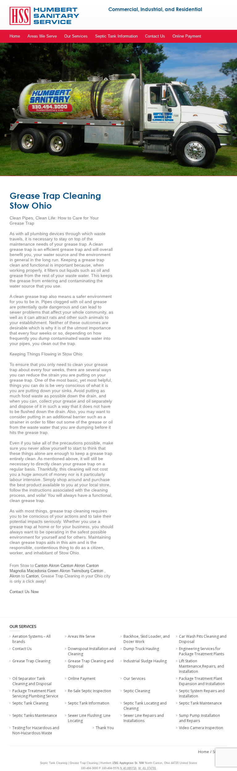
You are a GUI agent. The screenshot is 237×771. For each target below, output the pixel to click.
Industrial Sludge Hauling (145, 661)
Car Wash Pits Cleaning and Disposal (203, 639)
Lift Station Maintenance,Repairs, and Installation (201, 666)
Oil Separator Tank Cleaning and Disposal (32, 681)
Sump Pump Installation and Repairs (199, 718)
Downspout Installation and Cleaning (92, 651)
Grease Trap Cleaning (31, 661)
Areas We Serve (42, 36)
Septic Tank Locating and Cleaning (145, 706)
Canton (41, 565)
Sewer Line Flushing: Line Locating (89, 718)
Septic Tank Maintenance (200, 703)
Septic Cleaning (136, 690)
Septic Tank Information (116, 36)
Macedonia (36, 570)
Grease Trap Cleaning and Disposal (91, 663)
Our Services (76, 36)
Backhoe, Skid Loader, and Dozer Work (146, 639)
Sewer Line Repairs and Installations (143, 718)
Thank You (105, 727)
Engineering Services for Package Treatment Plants (201, 651)
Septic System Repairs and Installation (202, 693)
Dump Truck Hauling (141, 648)
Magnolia (18, 570)
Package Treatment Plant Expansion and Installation (202, 681)
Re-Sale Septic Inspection (89, 690)
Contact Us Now (24, 591)
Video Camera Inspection (201, 727)
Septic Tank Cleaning (30, 703)
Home (15, 36)
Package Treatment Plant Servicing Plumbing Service (35, 693)
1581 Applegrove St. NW (128, 763)
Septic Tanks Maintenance (34, 715)
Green (53, 570)
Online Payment (187, 36)
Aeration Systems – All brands (31, 639)
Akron (54, 565)
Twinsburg (80, 570)
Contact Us (155, 36)
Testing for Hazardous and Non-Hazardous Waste (35, 730)
